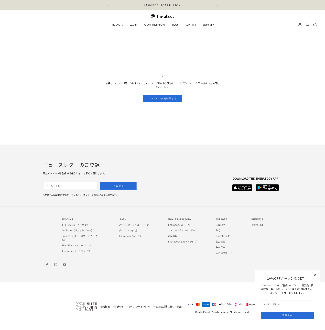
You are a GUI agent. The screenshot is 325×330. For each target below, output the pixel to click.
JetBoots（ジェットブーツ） (78, 230)
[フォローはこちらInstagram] (55, 264)
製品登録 (220, 247)
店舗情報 (172, 236)
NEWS (175, 24)
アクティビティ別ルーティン (134, 224)
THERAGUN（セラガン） (75, 224)
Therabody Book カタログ (182, 241)
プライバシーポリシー (138, 306)
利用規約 (118, 306)
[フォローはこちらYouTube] (64, 264)
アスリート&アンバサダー (181, 230)
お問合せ (220, 224)
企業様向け (208, 24)
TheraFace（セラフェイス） (77, 251)
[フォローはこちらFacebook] (47, 264)
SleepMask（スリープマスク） (78, 245)
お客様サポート (224, 252)
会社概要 (105, 306)
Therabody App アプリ (131, 236)
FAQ (218, 230)
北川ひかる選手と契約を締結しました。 (162, 5)
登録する (287, 315)
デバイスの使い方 (128, 230)
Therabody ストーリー (180, 224)
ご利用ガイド (223, 236)
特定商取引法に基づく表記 (167, 306)
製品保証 (220, 241)
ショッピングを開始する (162, 98)
